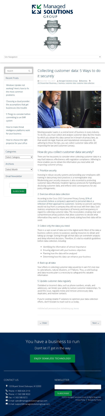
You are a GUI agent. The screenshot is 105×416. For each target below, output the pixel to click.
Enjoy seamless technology (52, 358)
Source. (76, 308)
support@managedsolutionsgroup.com (32, 404)
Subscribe (18, 191)
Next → (96, 323)
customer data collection (85, 83)
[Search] (29, 71)
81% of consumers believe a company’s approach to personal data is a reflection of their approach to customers (66, 201)
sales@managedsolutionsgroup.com (31, 400)
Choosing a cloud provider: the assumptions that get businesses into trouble (18, 104)
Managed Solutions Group (68, 81)
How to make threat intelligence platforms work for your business (18, 130)
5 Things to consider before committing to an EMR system (18, 117)
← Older (43, 323)
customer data (71, 83)
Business (84, 81)
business (62, 83)
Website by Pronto (94, 400)
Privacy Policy (80, 400)
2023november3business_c (48, 83)
